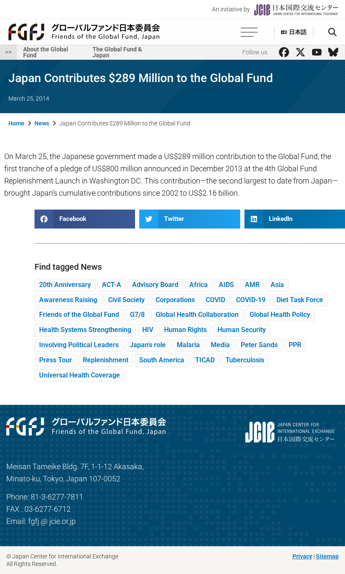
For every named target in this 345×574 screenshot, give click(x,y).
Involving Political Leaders (79, 345)
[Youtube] (317, 52)
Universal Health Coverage (79, 375)
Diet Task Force (299, 300)
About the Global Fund (45, 52)
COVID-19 (250, 300)
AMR (252, 285)
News (41, 123)
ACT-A (111, 285)
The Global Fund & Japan (117, 52)
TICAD (205, 360)
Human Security (242, 330)
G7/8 (137, 315)
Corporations (175, 300)
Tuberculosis (245, 360)
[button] (332, 32)
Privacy (302, 556)
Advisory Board (155, 285)
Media (220, 345)
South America (161, 360)
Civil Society (126, 300)
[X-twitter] (300, 52)
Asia (277, 285)
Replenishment (105, 360)
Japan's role (148, 345)
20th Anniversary (65, 285)
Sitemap (327, 556)
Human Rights (185, 330)
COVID (215, 300)
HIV (147, 330)
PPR (295, 345)
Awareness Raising (68, 300)
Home (16, 123)
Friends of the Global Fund (79, 315)
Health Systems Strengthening (85, 330)
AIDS (226, 285)
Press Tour (55, 360)
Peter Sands (259, 345)
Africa (198, 285)
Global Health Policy (279, 315)
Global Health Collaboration (197, 315)
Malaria (188, 345)
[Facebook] (284, 52)
